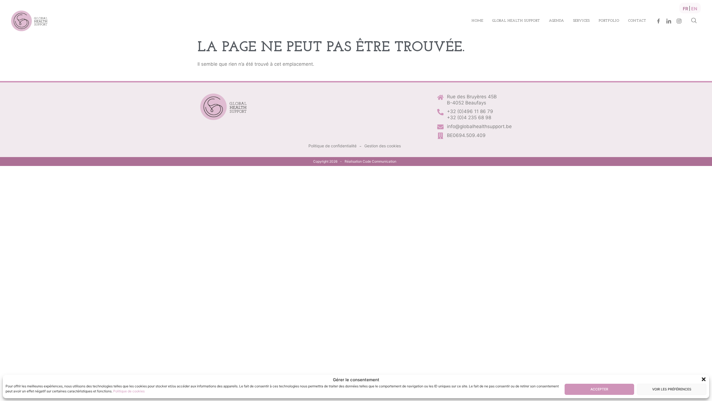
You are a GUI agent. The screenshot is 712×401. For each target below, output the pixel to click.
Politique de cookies (129, 391)
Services (581, 21)
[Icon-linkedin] (668, 21)
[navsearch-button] (693, 20)
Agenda (556, 21)
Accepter (599, 389)
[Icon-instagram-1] (679, 21)
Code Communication (379, 161)
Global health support (516, 21)
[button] (703, 379)
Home (477, 21)
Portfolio (609, 21)
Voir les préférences (671, 389)
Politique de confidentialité (332, 145)
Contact (637, 21)
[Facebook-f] (658, 21)
